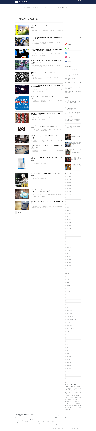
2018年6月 (69, 231)
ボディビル (77, 401)
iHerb (68, 282)
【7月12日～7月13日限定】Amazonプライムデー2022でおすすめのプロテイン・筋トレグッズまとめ (74, 101)
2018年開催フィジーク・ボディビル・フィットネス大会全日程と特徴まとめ (76, 158)
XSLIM (76, 386)
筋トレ (68, 347)
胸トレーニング (77, 407)
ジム (75, 390)
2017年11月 (69, 253)
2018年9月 (69, 222)
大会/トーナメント (30, 7)
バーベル (78, 393)
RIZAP (73, 386)
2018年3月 (69, 241)
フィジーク (76, 397)
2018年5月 (69, 234)
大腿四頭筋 (77, 405)
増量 (68, 331)
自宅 (80, 407)
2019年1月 (69, 210)
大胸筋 (74, 405)
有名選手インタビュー (39, 7)
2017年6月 (69, 268)
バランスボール (70, 316)
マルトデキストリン (70, 328)
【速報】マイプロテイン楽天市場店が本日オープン (42, 97)
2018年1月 (69, 247)
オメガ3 (68, 291)
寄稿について (46, 7)
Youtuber (68, 285)
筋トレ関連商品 (23, 7)
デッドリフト (69, 310)
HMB (68, 279)
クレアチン (69, 294)
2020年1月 (69, 185)
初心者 (70, 405)
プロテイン (69, 322)
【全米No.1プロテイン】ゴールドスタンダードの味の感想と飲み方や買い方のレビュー (76, 151)
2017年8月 (69, 262)
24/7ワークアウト (69, 384)
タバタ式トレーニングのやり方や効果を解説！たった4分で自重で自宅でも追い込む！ (76, 166)
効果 (72, 405)
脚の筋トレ (69, 365)
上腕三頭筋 (77, 403)
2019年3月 (69, 204)
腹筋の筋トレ (69, 371)
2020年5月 (69, 182)
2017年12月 (69, 250)
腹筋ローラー (51, 423)
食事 (69, 409)
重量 (67, 409)
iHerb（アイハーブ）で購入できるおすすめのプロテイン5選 (60, 7)
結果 (68, 353)
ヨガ (74, 403)
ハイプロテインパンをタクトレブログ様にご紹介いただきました (74, 108)
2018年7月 (69, 228)
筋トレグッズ (69, 350)
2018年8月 (69, 225)
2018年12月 (69, 213)
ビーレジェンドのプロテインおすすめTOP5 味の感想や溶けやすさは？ (46, 173)
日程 (68, 334)
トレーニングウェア (70, 313)
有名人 (68, 337)
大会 (59, 415)
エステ (71, 388)
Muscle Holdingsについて (19, 414)
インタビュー (69, 288)
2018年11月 (69, 216)
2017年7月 (69, 265)
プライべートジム (75, 399)
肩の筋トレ (69, 356)
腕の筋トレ (69, 368)
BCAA (68, 276)
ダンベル (68, 307)
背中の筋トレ (69, 359)
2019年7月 (69, 194)
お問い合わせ (26, 414)
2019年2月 (69, 207)
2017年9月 (69, 259)
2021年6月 (69, 179)
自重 (66, 409)
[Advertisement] (74, 26)
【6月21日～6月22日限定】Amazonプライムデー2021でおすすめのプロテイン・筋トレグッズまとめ (74, 114)
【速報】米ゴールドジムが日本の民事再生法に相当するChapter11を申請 (74, 120)
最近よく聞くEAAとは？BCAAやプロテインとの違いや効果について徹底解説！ (74, 126)
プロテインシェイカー (71, 325)
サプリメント (69, 297)
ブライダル (69, 399)
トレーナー (68, 393)
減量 (68, 344)
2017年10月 (69, 256)
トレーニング (17, 7)
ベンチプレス (73, 401)
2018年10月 (69, 219)
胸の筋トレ (69, 362)
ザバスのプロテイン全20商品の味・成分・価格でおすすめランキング (46, 126)
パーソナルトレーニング (71, 319)
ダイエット (68, 392)
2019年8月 (69, 191)
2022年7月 (69, 176)
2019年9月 (69, 188)
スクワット (79, 390)
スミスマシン (17, 423)
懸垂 (66, 407)
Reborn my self (68, 386)
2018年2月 (69, 244)
